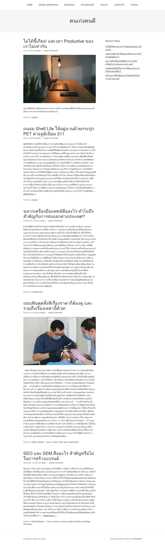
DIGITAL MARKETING (48, 4)
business (56, 521)
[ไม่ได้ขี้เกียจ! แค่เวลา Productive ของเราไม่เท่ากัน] (59, 105)
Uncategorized (37, 292)
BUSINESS (69, 4)
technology (27, 524)
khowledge (86, 521)
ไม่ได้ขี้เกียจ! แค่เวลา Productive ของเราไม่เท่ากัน (58, 43)
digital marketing (74, 521)
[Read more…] (29, 194)
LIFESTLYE (119, 4)
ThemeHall (137, 539)
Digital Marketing (37, 521)
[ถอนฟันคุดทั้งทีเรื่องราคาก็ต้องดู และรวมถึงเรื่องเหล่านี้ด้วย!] (59, 367)
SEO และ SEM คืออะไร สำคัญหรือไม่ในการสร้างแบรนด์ (58, 455)
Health (33, 442)
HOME (29, 4)
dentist (54, 442)
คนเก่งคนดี (83, 20)
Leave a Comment (51, 50)
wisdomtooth (74, 442)
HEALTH (104, 4)
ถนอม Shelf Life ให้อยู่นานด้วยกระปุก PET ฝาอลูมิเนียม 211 (58, 131)
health (60, 442)
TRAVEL (134, 4)
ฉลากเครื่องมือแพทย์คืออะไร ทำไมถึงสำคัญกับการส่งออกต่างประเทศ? (58, 213)
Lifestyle (34, 117)
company (64, 521)
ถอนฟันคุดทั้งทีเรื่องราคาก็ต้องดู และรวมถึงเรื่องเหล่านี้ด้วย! (57, 305)
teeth (66, 442)
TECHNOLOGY (87, 4)
